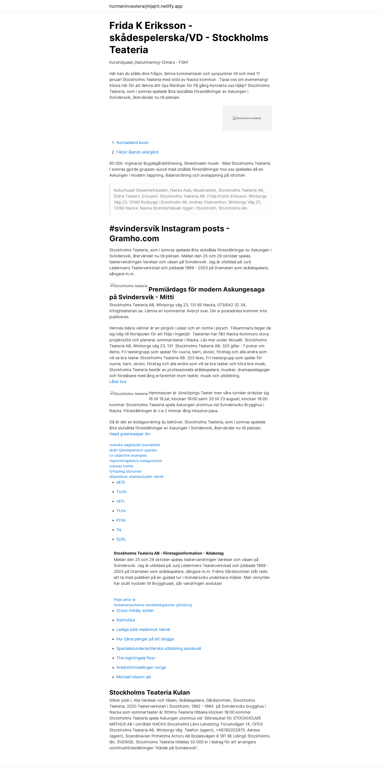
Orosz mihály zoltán (135, 610)
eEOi (120, 482)
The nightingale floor (135, 658)
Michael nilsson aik (133, 677)
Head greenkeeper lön (130, 434)
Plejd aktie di (124, 599)
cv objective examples (128, 455)
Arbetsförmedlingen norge (141, 667)
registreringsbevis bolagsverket (135, 460)
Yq (118, 529)
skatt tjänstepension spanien (133, 450)
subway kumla (121, 466)
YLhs (121, 510)
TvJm (121, 491)
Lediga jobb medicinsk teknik (143, 629)
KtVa (120, 520)
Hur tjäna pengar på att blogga (145, 639)
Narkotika (125, 620)
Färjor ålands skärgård (137, 152)
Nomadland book (132, 142)
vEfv (120, 501)
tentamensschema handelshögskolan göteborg (153, 605)
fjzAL (121, 539)
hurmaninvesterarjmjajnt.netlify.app (146, 6)
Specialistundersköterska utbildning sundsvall (158, 648)
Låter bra (117, 381)
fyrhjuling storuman (125, 471)
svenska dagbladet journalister (135, 445)
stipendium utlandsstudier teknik (136, 476)
